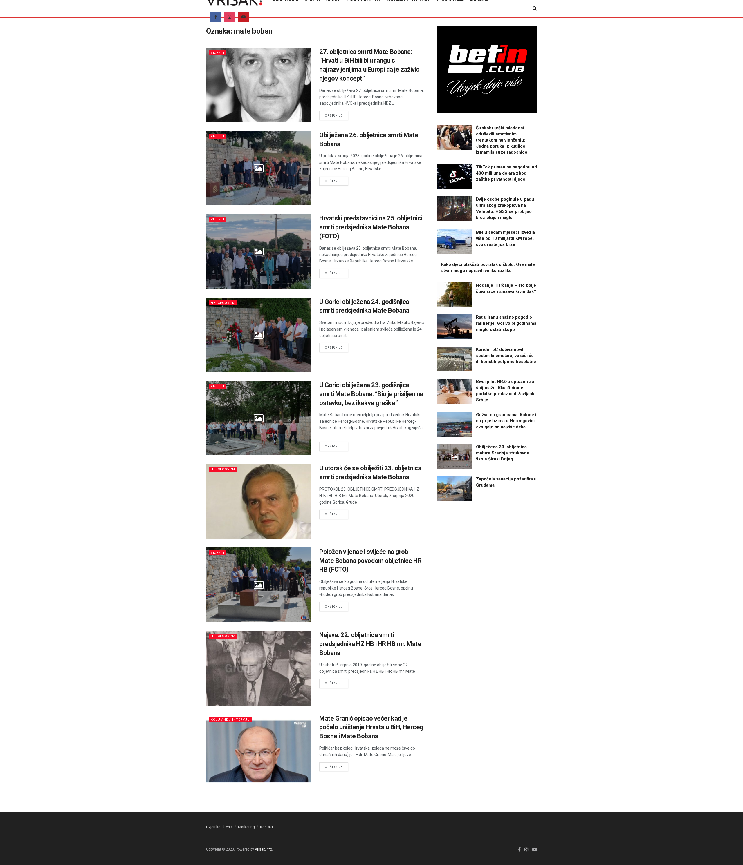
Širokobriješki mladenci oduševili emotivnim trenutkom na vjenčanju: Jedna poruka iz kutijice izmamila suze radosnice (501, 140)
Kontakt (266, 827)
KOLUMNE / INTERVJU (230, 719)
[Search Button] (535, 8)
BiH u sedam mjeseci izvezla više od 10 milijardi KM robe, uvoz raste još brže (505, 238)
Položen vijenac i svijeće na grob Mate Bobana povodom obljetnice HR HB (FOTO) (370, 560)
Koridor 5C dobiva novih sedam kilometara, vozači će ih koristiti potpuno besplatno (506, 355)
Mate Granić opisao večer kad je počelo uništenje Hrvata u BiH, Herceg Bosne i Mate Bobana (371, 727)
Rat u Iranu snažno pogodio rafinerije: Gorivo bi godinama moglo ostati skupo (506, 323)
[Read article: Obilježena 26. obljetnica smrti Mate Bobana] (258, 168)
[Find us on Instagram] (229, 16)
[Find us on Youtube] (243, 16)
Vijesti (217, 53)
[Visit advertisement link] (487, 69)
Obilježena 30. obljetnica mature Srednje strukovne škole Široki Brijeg (502, 453)
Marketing (246, 827)
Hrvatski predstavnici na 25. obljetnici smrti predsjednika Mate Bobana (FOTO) (370, 227)
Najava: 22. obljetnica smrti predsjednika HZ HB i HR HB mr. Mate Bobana (370, 644)
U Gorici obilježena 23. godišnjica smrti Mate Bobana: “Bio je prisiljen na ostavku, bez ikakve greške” (371, 394)
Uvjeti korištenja (219, 827)
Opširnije (336, 115)
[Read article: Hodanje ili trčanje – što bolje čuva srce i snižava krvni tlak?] (454, 294)
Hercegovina (223, 303)
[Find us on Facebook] (215, 16)
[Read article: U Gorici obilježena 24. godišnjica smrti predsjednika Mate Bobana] (258, 335)
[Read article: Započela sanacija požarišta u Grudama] (454, 488)
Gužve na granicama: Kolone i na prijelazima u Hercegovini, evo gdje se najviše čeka (506, 420)
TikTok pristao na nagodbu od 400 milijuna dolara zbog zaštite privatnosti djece (506, 173)
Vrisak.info (263, 849)
